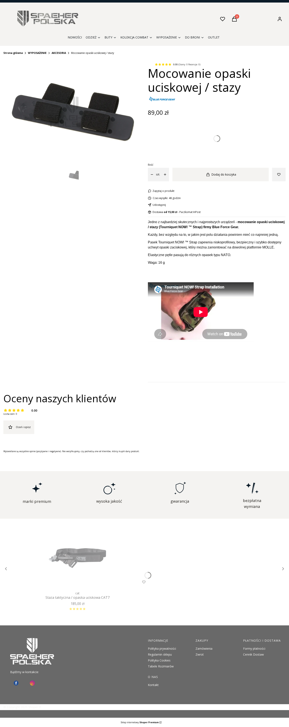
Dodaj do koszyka (223, 174)
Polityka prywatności (162, 649)
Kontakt (153, 685)
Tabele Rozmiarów (161, 666)
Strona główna (13, 53)
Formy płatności (254, 649)
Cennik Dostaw (253, 654)
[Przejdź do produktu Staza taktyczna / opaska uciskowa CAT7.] (77, 558)
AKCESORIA (59, 53)
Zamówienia (203, 649)
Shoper (33, 707)
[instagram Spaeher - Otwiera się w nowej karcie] (32, 683)
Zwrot (199, 654)
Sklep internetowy (140, 722)
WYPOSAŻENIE (37, 53)
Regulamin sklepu (160, 654)
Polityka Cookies (159, 660)
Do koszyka (69, 582)
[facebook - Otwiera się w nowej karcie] (16, 683)
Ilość (150, 164)
